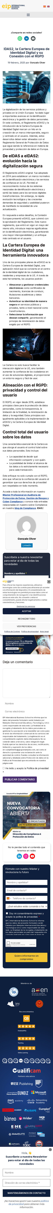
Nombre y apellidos (15, 573)
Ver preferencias (26, 626)
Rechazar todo (26, 618)
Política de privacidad (30, 631)
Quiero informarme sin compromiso (26, 957)
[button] (49, 581)
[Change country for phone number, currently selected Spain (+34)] (9, 898)
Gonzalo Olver (27, 538)
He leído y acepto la (26, 770)
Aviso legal (44, 631)
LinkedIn (27, 545)
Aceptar (26, 611)
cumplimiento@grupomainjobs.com (20, 750)
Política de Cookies (12, 631)
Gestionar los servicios (26, 606)
